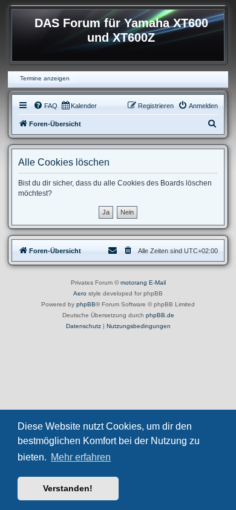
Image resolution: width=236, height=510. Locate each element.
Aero (80, 293)
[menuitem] (45, 105)
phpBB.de (160, 315)
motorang (133, 282)
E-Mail (157, 282)
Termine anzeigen (45, 78)
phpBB (86, 304)
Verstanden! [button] (68, 488)
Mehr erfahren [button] (81, 457)
